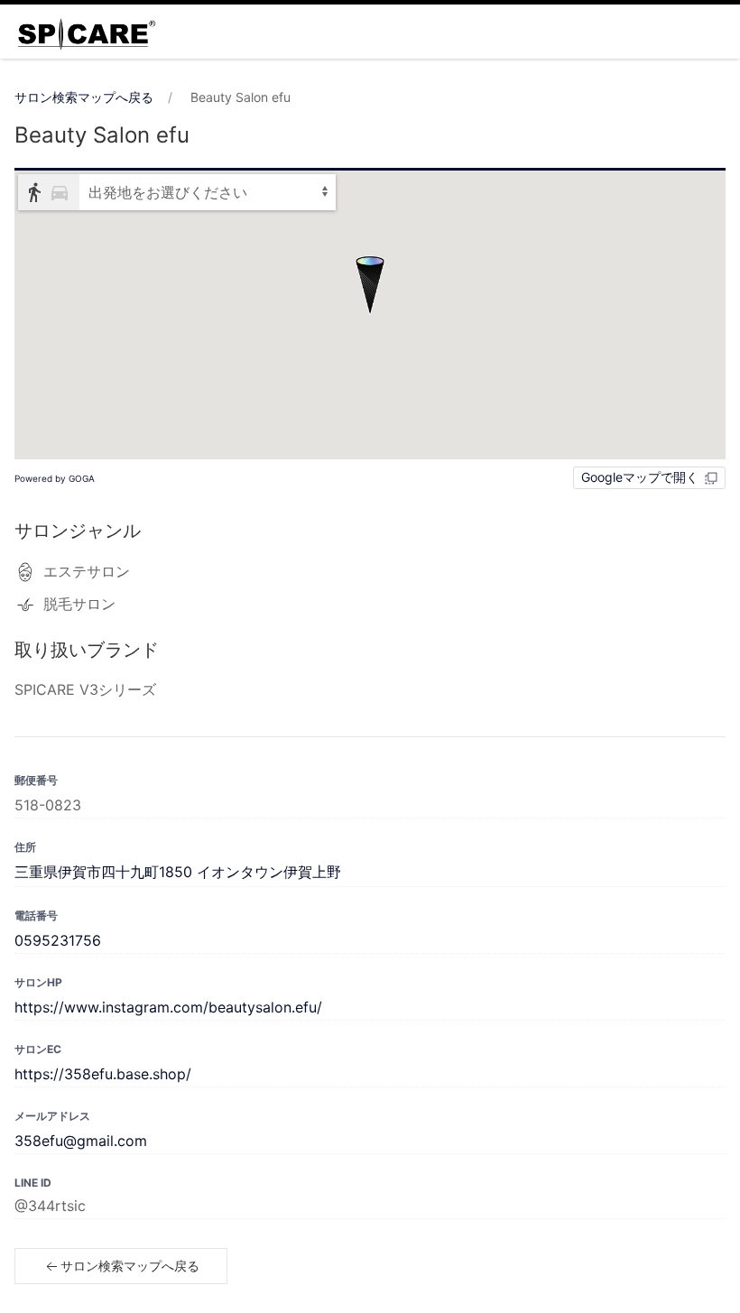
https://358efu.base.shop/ (102, 1074)
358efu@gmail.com (80, 1141)
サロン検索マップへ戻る (83, 97)
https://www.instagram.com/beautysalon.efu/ (168, 1007)
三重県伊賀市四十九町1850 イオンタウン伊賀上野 (177, 872)
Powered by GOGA (54, 478)
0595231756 (57, 940)
